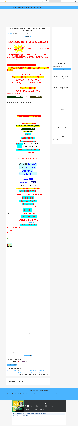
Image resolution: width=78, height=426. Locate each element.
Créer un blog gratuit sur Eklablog (20, 393)
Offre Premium (56, 393)
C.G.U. (42, 393)
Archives (33, 7)
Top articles (28, 393)
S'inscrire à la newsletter (12, 364)
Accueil (14, 7)
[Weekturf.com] (29, 113)
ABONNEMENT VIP (27, 191)
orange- (36, 97)
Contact (39, 7)
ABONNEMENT (29, 223)
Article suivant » (45, 352)
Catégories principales (23, 7)
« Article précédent (11, 352)
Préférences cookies (74, 393)
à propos (42, 409)
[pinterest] (46, 1)
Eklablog (47, 390)
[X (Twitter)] (44, 1)
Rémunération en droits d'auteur (48, 393)
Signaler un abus (37, 393)
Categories (10, 33)
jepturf (62, 76)
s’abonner (28, 409)
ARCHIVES (55, 139)
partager (35, 409)
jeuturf (10, 230)
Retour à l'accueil (28, 355)
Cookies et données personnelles (65, 393)
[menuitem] (14, 7)
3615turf (10, 233)
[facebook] (42, 1)
